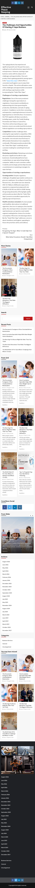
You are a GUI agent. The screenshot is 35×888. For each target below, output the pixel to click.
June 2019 (5, 618)
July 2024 (5, 611)
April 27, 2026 (10, 306)
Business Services (7, 640)
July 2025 (5, 599)
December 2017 (7, 630)
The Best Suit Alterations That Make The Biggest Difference (16, 345)
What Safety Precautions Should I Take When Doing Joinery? (19, 237)
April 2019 (5, 621)
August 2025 (6, 596)
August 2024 (6, 608)
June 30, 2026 (27, 387)
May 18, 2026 (27, 273)
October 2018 (6, 627)
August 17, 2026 (11, 275)
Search (3, 312)
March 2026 (5, 574)
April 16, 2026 (27, 477)
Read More (4, 404)
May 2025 (5, 602)
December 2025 (7, 583)
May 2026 (5, 568)
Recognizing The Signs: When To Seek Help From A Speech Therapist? (17, 231)
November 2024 (7, 605)
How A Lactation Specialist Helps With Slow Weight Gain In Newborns (17, 335)
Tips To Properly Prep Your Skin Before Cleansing (25, 473)
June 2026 (5, 564)
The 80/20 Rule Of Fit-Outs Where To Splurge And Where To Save (16, 350)
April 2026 (5, 571)
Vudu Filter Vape (12, 81)
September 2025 (7, 593)
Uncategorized (23, 376)
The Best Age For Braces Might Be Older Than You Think (26, 270)
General (4, 22)
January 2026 (6, 580)
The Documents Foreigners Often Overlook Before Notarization (17, 330)
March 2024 (5, 615)
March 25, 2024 (12, 29)
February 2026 (6, 577)
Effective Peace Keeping (6, 9)
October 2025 (6, 589)
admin (5, 29)
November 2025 (7, 586)
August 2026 (6, 561)
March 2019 (5, 624)
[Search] (32, 7)
